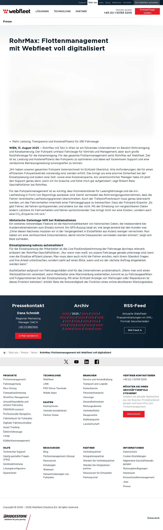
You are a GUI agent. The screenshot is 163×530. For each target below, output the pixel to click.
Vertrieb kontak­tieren (55, 410)
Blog (45, 452)
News (34, 352)
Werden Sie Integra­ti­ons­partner (96, 467)
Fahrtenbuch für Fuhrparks (17, 418)
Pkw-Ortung (10, 388)
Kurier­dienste (90, 388)
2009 (99, 325)
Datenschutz (130, 452)
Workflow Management (16, 397)
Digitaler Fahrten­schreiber (17, 423)
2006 (88, 328)
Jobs (125, 482)
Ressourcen (49, 460)
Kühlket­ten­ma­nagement (16, 440)
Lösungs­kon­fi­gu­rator (14, 468)
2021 (72, 317)
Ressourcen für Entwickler (97, 473)
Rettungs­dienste (92, 406)
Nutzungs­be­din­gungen (135, 468)
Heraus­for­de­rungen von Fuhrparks (56, 476)
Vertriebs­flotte (91, 410)
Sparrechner (9, 473)
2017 (68, 321)
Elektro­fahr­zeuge (12, 431)
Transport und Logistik (95, 384)
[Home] (5, 352)
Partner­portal (90, 477)
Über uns (13, 352)
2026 (65, 313)
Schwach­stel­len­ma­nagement (138, 477)
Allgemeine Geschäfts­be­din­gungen (138, 462)
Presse (24, 352)
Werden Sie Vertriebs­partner (98, 460)
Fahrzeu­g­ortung (12, 384)
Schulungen (49, 465)
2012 (72, 325)
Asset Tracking (11, 427)
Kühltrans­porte (91, 419)
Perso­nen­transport (93, 393)
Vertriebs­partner (92, 452)
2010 (89, 325)
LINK (46, 384)
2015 (86, 321)
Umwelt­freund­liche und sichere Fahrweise (15, 403)
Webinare (48, 469)
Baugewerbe (90, 415)
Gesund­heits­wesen (93, 401)
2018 (100, 317)
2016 (77, 321)
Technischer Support (14, 452)
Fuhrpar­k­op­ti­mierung (14, 393)
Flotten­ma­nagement (14, 379)
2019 (91, 317)
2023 (94, 313)
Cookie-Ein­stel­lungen (134, 456)
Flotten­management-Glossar (59, 456)
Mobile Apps (50, 393)
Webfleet (48, 379)
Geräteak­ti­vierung (13, 464)
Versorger (88, 397)
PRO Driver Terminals (54, 388)
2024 (85, 313)
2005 (97, 328)
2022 (63, 317)
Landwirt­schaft (91, 424)
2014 (95, 321)
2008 (68, 328)
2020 (81, 317)
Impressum (129, 473)
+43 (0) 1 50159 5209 (135, 379)
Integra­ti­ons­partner (93, 456)
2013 (63, 325)
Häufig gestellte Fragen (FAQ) (16, 458)
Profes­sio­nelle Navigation (17, 414)
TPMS (6, 436)
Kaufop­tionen (50, 406)
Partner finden (51, 415)
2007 (78, 328)
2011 (80, 325)
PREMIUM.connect (13, 409)
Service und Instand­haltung (97, 379)
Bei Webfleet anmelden (146, 2)
